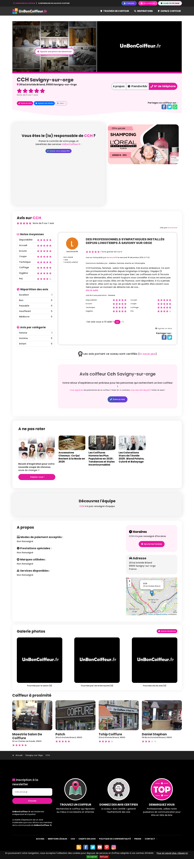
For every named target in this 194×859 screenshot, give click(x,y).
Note (169, 227)
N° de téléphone (165, 86)
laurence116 (72, 251)
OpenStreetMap (161, 614)
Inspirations (145, 11)
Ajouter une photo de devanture (56, 51)
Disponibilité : (92, 300)
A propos (119, 86)
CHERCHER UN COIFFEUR (25, 3)
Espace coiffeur (170, 11)
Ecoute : (89, 303)
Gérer (61, 103)
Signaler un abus (164, 328)
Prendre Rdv (139, 86)
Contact (150, 839)
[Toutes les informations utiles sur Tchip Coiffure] (119, 714)
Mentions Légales (57, 839)
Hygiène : (90, 311)
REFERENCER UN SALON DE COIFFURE (55, 3)
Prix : (132, 311)
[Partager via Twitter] (169, 106)
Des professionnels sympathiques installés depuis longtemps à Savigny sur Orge (125, 241)
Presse (137, 839)
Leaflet (150, 614)
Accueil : (134, 300)
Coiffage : (134, 307)
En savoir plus (147, 354)
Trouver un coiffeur (116, 11)
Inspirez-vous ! (37, 477)
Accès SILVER (171, 3)
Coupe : (133, 303)
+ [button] (129, 581)
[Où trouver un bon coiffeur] (29, 11)
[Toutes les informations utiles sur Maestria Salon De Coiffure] (32, 714)
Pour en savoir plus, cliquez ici (172, 853)
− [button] (129, 584)
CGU (73, 839)
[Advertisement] (143, 185)
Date (175, 227)
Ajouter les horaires (153, 544)
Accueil (40, 839)
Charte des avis (87, 839)
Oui (117, 322)
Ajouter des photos (168, 631)
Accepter (92, 856)
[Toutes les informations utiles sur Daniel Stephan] (162, 714)
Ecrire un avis (26, 103)
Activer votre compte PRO (59, 151)
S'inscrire (32, 801)
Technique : (91, 307)
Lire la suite (92, 290)
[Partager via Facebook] (164, 106)
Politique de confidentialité (115, 839)
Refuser (104, 856)
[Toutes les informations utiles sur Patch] (75, 714)
